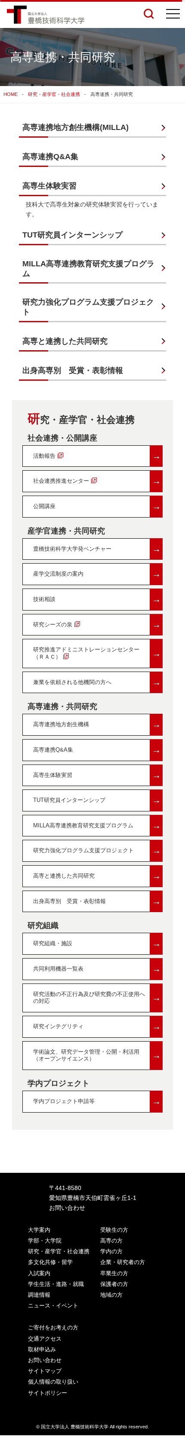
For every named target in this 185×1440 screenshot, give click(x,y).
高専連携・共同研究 (62, 706)
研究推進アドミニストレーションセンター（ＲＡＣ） (97, 653)
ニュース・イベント (53, 1305)
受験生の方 (114, 1230)
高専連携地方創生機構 (97, 724)
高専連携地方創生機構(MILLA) (75, 127)
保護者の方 (114, 1284)
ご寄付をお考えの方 (53, 1327)
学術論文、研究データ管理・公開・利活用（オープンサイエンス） (97, 1055)
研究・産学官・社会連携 (54, 94)
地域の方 (111, 1295)
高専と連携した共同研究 (65, 341)
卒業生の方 (114, 1273)
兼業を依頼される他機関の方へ (97, 682)
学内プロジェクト (58, 1083)
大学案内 (39, 1230)
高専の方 (111, 1240)
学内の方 (111, 1251)
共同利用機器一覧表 (97, 969)
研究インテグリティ (97, 1026)
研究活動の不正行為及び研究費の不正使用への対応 (97, 998)
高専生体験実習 (49, 186)
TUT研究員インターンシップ (72, 235)
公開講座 (97, 506)
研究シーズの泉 (97, 624)
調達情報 (39, 1295)
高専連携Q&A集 (50, 156)
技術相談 (97, 599)
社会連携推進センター (97, 481)
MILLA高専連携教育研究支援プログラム (88, 268)
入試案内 (39, 1273)
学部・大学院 (45, 1240)
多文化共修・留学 (50, 1262)
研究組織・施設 (97, 943)
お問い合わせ (67, 1207)
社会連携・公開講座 (62, 438)
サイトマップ (45, 1371)
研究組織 (43, 925)
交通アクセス (45, 1338)
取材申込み (42, 1349)
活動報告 (97, 456)
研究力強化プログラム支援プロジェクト (88, 307)
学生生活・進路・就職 (56, 1284)
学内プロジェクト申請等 (97, 1101)
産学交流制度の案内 (97, 574)
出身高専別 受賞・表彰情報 (72, 370)
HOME (10, 94)
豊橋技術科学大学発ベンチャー (97, 549)
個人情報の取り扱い (53, 1381)
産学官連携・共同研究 (66, 531)
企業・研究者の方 (122, 1262)
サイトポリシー (47, 1393)
